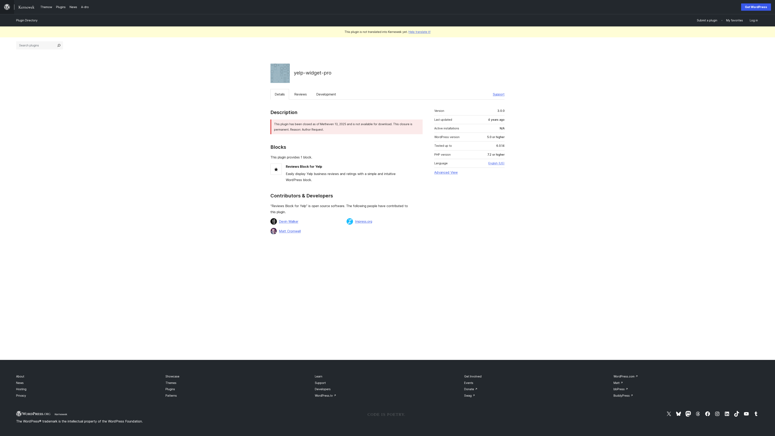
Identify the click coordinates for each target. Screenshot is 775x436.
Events (468, 383)
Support (499, 94)
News (20, 383)
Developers (323, 389)
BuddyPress (623, 395)
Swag (469, 395)
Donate (471, 389)
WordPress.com (626, 376)
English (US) (496, 163)
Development (326, 94)
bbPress (621, 389)
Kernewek (61, 414)
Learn (318, 376)
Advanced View (446, 172)
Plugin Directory (27, 20)
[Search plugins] (59, 45)
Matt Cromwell (290, 231)
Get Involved (473, 376)
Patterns (171, 395)
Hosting (21, 389)
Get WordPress (756, 7)
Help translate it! (419, 32)
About (20, 376)
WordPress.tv (325, 395)
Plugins (170, 389)
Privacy (21, 395)
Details (280, 94)
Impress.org (363, 221)
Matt (618, 383)
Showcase (172, 376)
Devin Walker (288, 221)
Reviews (300, 94)
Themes (170, 383)
